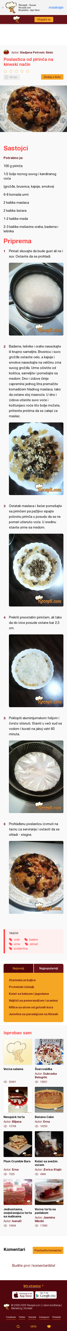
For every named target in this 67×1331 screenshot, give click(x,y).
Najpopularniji (48, 968)
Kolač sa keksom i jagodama (29, 993)
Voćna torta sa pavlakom (49, 1203)
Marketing (16, 1308)
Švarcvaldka (49, 1061)
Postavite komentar (48, 1250)
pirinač (34, 944)
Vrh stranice (32, 1286)
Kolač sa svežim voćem (49, 1153)
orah (17, 939)
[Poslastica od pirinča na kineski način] (36, 299)
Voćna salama (18, 1061)
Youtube (32, 1317)
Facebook (11, 1317)
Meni (33, 1326)
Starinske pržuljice (22, 980)
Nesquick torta (18, 1107)
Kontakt (28, 1308)
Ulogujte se (44, 19)
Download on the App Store (23, 1295)
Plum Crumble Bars (18, 1153)
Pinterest (56, 1317)
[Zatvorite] (3, 7)
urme (17, 944)
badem (33, 939)
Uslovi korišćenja (52, 1305)
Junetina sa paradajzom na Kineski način (33, 1014)
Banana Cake (49, 1107)
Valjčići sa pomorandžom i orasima (33, 1000)
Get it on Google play (46, 1295)
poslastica (21, 948)
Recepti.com (6, 1306)
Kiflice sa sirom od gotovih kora (31, 1007)
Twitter (22, 1317)
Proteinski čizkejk (21, 987)
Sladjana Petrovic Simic (36, 52)
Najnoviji (18, 968)
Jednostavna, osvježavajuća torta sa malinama (18, 1203)
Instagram (44, 1317)
